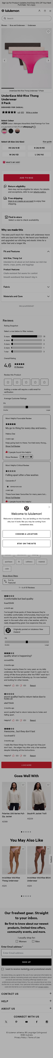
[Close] (50, 506)
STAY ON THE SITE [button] (26, 543)
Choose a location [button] (26, 533)
